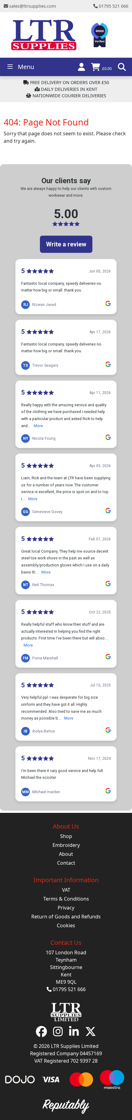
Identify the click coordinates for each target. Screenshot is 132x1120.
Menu (26, 67)
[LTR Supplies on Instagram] (58, 1033)
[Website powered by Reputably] (66, 1105)
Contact (66, 862)
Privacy (66, 907)
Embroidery (66, 845)
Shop (66, 836)
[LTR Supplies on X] (90, 1033)
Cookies (66, 925)
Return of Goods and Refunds (66, 916)
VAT (66, 889)
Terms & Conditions (66, 898)
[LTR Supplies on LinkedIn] (74, 1033)
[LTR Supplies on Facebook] (41, 1033)
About (66, 854)
